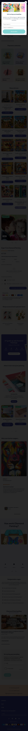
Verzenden (14, 31)
